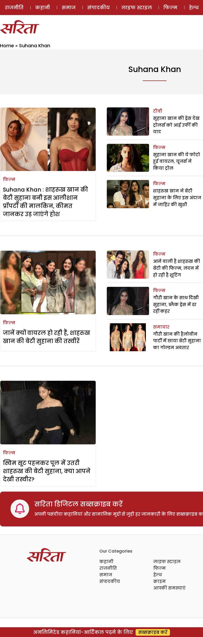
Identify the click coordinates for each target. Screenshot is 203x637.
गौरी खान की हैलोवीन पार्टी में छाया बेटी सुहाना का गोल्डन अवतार (177, 341)
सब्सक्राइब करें (152, 632)
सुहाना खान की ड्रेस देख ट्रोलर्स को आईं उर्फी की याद (176, 125)
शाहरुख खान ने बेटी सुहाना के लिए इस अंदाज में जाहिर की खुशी (177, 197)
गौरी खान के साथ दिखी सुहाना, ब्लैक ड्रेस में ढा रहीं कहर (176, 304)
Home (7, 45)
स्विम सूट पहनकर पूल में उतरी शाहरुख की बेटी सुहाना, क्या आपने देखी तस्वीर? (46, 471)
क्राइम (159, 581)
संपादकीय (98, 7)
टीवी (157, 111)
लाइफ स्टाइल (136, 7)
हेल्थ (157, 575)
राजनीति (14, 7)
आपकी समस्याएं (169, 588)
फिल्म (170, 7)
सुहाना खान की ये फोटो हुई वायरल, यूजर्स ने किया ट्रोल (176, 161)
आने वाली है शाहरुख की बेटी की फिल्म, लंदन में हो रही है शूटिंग (176, 268)
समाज (69, 7)
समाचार (161, 327)
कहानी (42, 7)
